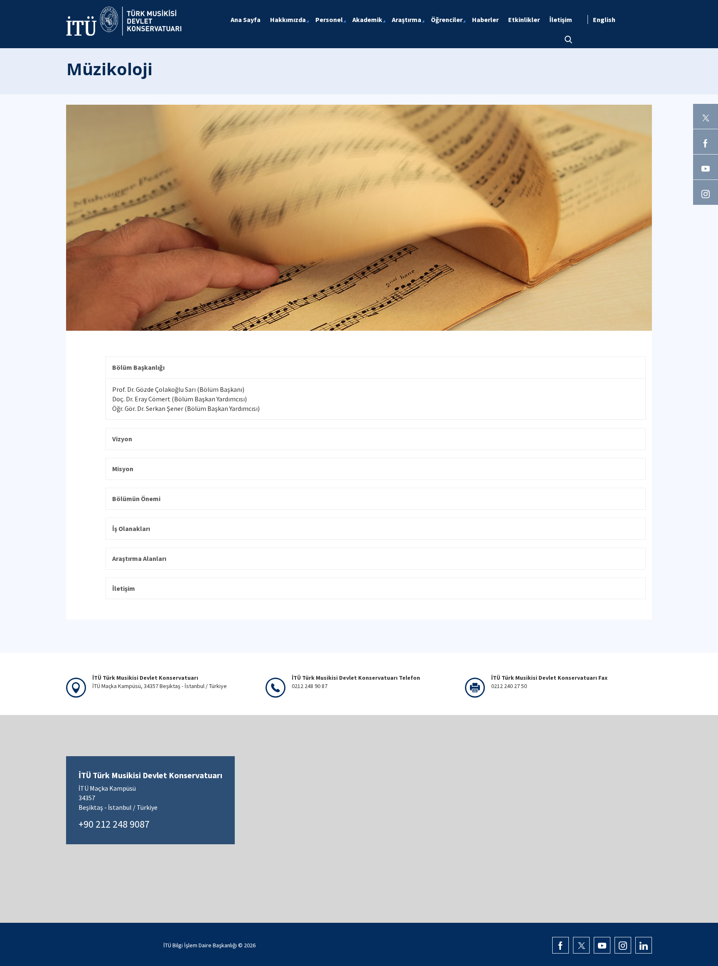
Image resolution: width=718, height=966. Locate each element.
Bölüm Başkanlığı (138, 367)
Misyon (122, 469)
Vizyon (122, 439)
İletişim (123, 588)
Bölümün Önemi (136, 498)
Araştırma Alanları (139, 558)
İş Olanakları (131, 528)
